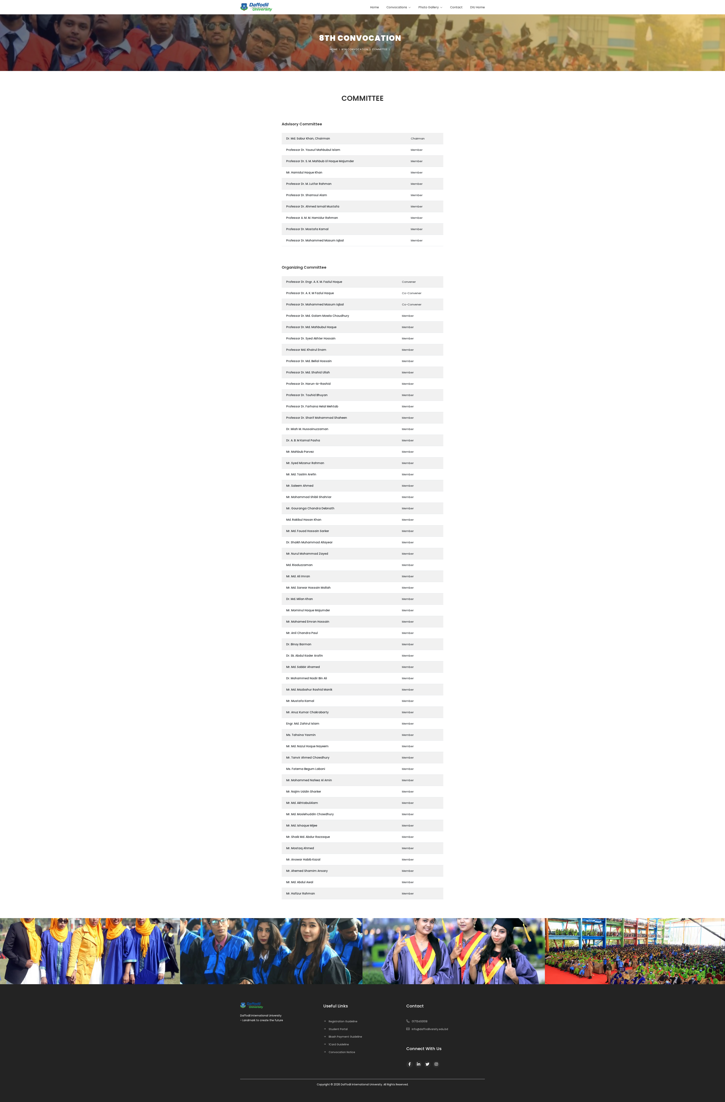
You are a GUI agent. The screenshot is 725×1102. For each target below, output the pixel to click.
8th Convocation (355, 49)
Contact (456, 7)
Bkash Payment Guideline (345, 1037)
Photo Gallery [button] (429, 7)
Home (374, 7)
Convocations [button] (397, 7)
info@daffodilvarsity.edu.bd (430, 1029)
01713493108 (419, 1021)
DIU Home (477, 7)
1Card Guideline (339, 1044)
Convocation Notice (342, 1052)
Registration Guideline (343, 1021)
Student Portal (338, 1029)
